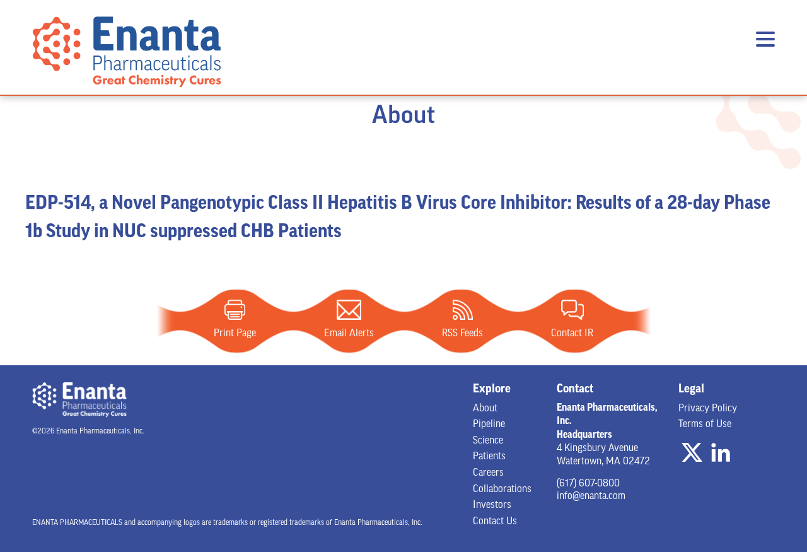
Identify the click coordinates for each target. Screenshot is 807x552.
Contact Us (495, 522)
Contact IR (572, 310)
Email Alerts (349, 310)
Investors (492, 505)
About (485, 409)
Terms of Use (704, 425)
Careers (488, 473)
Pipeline (489, 425)
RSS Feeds (463, 310)
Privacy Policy (707, 409)
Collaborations (502, 489)
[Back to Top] (756, 501)
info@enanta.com (591, 496)
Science (488, 441)
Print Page (234, 310)
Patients (489, 457)
